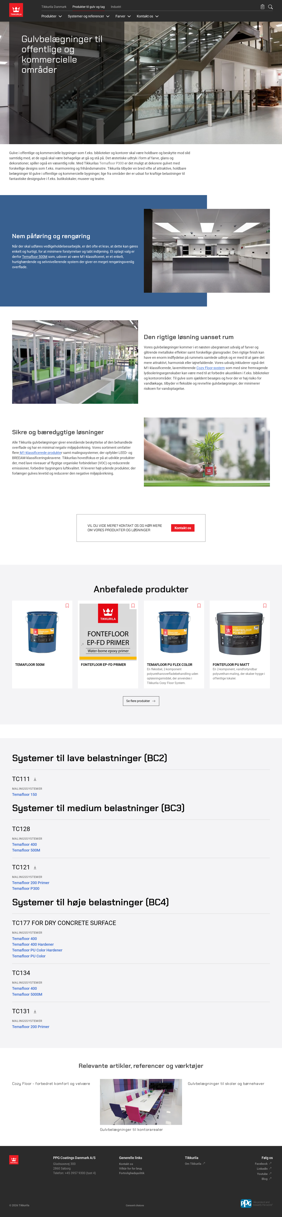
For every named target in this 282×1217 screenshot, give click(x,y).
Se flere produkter (138, 701)
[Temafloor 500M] (44, 644)
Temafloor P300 (111, 163)
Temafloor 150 (24, 794)
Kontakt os (126, 1164)
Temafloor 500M (34, 257)
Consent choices (135, 1205)
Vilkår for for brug (130, 1168)
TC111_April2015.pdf (33, 779)
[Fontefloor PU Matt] (241, 644)
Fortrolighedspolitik (131, 1173)
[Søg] (270, 7)
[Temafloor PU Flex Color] (175, 644)
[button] (262, 6)
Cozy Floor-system (210, 368)
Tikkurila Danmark (53, 7)
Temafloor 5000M (27, 994)
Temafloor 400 (24, 844)
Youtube (262, 1174)
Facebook (261, 1164)
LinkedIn (262, 1168)
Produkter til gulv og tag (89, 7)
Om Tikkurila (193, 1164)
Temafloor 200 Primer (30, 882)
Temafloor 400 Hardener (33, 944)
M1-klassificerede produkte (40, 453)
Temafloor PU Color (28, 956)
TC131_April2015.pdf (33, 1011)
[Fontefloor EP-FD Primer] (109, 644)
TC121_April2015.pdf (33, 867)
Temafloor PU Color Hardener (37, 950)
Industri (116, 7)
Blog (265, 1179)
